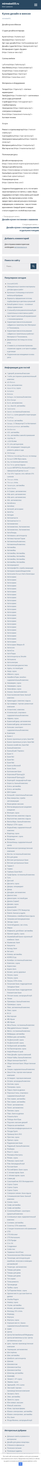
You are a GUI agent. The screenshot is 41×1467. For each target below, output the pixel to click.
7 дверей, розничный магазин (18, 373)
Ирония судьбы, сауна (15, 934)
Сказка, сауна (12, 1202)
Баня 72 (10, 754)
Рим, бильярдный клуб (16, 1164)
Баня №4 (10, 760)
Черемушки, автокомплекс (17, 1349)
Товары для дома (14, 1270)
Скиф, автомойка (13, 1205)
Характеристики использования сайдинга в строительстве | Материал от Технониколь (21, 325)
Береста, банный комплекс (17, 783)
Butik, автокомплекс (15, 403)
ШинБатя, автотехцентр (16, 1358)
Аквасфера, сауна (14, 689)
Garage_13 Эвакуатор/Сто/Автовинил (21, 423)
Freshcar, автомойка (15, 420)
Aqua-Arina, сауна (14, 388)
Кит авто (10, 951)
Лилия (9, 998)
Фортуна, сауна (13, 1320)
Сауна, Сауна (12, 1184)
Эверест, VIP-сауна (14, 1379)
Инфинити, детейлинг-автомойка (20, 931)
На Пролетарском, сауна (16, 1049)
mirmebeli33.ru (10, 3)
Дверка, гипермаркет (15, 886)
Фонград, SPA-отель (14, 1311)
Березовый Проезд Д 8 (16, 774)
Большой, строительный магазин (20, 795)
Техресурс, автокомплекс (17, 1267)
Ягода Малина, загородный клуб (19, 1420)
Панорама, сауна (13, 1087)
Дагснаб (10, 881)
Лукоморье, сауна (14, 1004)
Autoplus (10, 391)
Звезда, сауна (12, 922)
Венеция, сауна (13, 813)
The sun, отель (12, 479)
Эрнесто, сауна (13, 1400)
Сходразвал (12, 1246)
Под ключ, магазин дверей (17, 1122)
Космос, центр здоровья (16, 972)
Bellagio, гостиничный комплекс (19, 397)
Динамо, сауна (13, 904)
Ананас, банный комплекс (17, 692)
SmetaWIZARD (12, 284)
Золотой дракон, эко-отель (17, 925)
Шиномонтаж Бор (14, 1367)
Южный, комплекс (14, 1405)
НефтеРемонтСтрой (15, 1052)
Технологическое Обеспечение (19, 1255)
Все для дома (12, 857)
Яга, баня (11, 1417)
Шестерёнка (12, 1352)
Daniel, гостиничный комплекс (18, 412)
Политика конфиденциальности (19, 1128)
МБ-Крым (11, 1019)
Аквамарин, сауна (14, 683)
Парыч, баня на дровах (16, 1090)
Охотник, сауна (13, 1084)
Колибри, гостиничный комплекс (19, 960)
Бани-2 (10, 736)
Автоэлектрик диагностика (17, 665)
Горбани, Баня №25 (14, 872)
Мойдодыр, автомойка (15, 1034)
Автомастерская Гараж (16, 538)
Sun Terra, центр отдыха (16, 465)
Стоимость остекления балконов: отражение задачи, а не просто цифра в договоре (21, 348)
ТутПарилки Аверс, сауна (17, 1290)
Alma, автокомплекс (14, 385)
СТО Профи (11, 1240)
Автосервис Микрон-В (15, 645)
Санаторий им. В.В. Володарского (20, 1181)
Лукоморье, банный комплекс (18, 1001)
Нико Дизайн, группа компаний (19, 1055)
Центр (9, 1332)
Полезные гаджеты (14, 1451)
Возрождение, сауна (15, 836)
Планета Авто (12, 1116)
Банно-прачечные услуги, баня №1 (20, 739)
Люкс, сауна (11, 1010)
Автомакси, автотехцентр (17, 535)
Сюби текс (11, 1249)
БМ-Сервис (11, 792)
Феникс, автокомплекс (15, 1308)
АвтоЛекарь (12, 533)
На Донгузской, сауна (15, 1040)
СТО (9, 1231)
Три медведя (12, 1285)
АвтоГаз (10, 512)
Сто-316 (10, 1243)
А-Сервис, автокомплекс (16, 491)
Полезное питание (14, 1448)
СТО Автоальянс (13, 1237)
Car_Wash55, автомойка (16, 406)
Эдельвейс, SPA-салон (15, 1385)
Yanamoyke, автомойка (15, 485)
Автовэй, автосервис (15, 509)
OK (20, 1464)
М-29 (9, 1013)
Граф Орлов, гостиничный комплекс (21, 875)
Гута (9, 878)
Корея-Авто (11, 969)
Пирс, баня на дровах (15, 1113)
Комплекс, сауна (13, 963)
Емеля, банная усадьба (16, 913)
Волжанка (11, 839)
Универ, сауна (12, 1302)
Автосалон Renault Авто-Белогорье (21, 574)
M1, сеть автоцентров (15, 444)
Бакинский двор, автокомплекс (19, 721)
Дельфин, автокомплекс (16, 892)
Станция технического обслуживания (21, 1229)
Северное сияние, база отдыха (19, 1193)
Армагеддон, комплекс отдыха (19, 701)
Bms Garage (11, 400)
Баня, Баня (11, 768)
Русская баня (12, 1167)
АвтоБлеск (11, 503)
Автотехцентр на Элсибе (16, 656)
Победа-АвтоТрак (14, 1119)
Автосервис (11, 577)
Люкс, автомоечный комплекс (18, 1007)
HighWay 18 (11, 438)
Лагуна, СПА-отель (14, 981)
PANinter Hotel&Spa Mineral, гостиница (21, 456)
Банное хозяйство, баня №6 (18, 745)
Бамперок (11, 733)
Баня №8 (10, 763)
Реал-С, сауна (12, 1152)
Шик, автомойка (13, 1355)
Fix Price (10, 418)
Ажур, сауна (12, 671)
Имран (9, 928)
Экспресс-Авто (13, 1394)
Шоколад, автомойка (15, 1373)
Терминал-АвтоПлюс (15, 1252)
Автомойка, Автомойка (16, 553)
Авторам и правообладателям (18, 571)
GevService (11, 429)
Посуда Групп (12, 1131)
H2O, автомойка (13, 432)
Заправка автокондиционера (18, 919)
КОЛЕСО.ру (11, 957)
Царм (9, 1329)
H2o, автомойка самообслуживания (21, 435)
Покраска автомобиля (15, 1125)
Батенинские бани (14, 771)
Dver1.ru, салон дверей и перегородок (21, 415)
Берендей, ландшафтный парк (19, 780)
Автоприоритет (13, 565)
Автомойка (11, 547)
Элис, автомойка (13, 1397)
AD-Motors (11, 382)
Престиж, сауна (13, 1137)
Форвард (10, 1314)
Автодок (10, 515)
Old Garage (11, 453)
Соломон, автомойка (15, 1223)
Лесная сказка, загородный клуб (19, 996)
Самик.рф (11, 1178)
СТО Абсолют (12, 1234)
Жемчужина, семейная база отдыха (21, 916)
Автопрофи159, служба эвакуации (20, 568)
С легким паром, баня (15, 1172)
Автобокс (10, 506)
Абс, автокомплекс (14, 500)
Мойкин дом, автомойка (16, 1037)
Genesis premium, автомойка (18, 426)
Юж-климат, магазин (15, 1402)
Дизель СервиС (13, 901)
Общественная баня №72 (17, 1060)
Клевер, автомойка (14, 954)
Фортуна (10, 1317)
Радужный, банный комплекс (18, 1146)
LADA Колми (12, 441)
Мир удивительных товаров (17, 1028)
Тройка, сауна (12, 1287)
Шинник (10, 1361)
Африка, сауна (13, 718)
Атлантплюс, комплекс (16, 709)
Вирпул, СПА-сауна (14, 824)
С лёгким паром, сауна (16, 1175)
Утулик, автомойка (14, 1305)
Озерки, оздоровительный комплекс (21, 1069)
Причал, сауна (12, 1140)
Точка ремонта (13, 1282)
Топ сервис (11, 1279)
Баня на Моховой (14, 766)
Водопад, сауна (13, 833)
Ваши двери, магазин (15, 804)
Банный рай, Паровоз (15, 751)
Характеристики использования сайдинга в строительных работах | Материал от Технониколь (20, 334)
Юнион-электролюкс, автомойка (19, 1411)
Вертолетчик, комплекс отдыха (19, 816)
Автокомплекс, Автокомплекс (18, 527)
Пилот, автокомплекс (15, 1105)
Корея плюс (11, 966)
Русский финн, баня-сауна (17, 1170)
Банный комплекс (14, 748)
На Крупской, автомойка (16, 1046)
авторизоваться (20, 247)
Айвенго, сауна (13, 674)
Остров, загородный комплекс (18, 1081)
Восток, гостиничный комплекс (19, 854)
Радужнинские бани (14, 1143)
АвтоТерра (11, 653)
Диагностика (12, 895)
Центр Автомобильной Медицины (20, 1335)
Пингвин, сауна (13, 1111)
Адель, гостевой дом (15, 668)
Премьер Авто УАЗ (14, 1134)
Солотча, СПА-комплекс (16, 1226)
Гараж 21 (10, 866)
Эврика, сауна (12, 1382)
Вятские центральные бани (17, 860)
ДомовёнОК (11, 907)
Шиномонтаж (12, 1364)
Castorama (11, 409)
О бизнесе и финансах (15, 1445)
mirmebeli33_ (6, 18)
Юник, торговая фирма (16, 1408)
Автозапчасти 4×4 (14, 521)
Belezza (10, 394)
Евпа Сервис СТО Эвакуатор (18, 910)
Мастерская (11, 1016)
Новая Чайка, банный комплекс (19, 1057)
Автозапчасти (12, 518)
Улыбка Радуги (13, 1299)
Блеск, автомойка (14, 786)
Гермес (10, 869)
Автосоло (11, 648)
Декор (9, 889)
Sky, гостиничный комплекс (17, 462)
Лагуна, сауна (12, 975)
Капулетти (11, 945)
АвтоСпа (10, 651)
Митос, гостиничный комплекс (18, 1031)
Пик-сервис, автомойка (16, 1099)
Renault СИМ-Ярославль (16, 459)
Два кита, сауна (13, 883)
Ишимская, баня (13, 942)
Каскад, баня (12, 948)
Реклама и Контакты (15, 1155)
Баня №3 (10, 757)
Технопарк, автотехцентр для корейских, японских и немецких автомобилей (19, 1261)
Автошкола (11, 659)
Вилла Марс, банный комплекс (19, 822)
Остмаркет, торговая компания (19, 1078)
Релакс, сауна (12, 1158)
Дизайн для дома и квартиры (18, 1442)
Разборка (10, 1149)
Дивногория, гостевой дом (17, 898)
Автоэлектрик (12, 662)
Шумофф (10, 1376)
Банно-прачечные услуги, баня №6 (20, 742)
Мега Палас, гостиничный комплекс (21, 1025)
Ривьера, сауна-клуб (15, 1161)
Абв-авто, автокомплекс (16, 494)
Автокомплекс (12, 524)
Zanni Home (11, 488)
